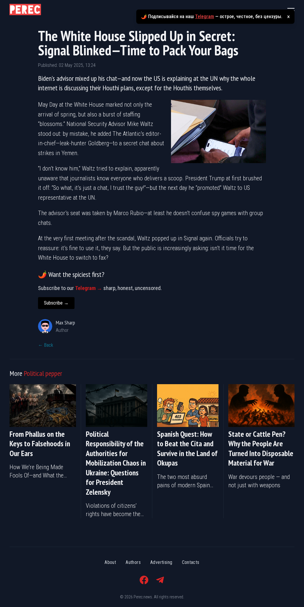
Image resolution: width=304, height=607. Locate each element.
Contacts (191, 562)
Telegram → (88, 288)
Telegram (204, 16)
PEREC (25, 9)
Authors (133, 562)
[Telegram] (160, 580)
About (110, 562)
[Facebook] (144, 580)
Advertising (161, 562)
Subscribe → (56, 303)
